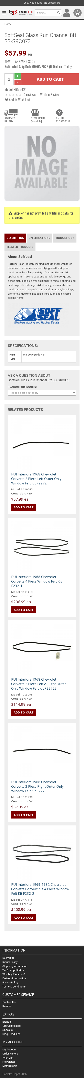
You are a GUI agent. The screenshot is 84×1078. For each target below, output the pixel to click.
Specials (7, 1029)
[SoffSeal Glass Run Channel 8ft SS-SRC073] (41, 163)
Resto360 (8, 957)
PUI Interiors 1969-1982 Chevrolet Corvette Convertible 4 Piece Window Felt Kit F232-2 (40, 889)
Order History (10, 1053)
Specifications (39, 238)
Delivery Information (14, 978)
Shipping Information (14, 966)
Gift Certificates (11, 1025)
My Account (9, 1049)
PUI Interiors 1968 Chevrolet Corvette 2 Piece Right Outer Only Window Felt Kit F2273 (37, 786)
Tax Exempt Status (13, 970)
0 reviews (29, 94)
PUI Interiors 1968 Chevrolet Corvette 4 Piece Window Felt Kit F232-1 (36, 581)
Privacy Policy (10, 982)
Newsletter (8, 1061)
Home (8, 24)
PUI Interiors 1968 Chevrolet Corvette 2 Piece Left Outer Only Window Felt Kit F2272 (36, 478)
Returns (6, 1006)
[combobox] (42, 393)
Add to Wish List (19, 99)
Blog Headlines (11, 1034)
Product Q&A (64, 238)
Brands (6, 1021)
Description (15, 238)
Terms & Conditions (13, 986)
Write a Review (49, 94)
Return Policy (10, 962)
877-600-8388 (34, 2)
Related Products (20, 247)
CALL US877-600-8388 (63, 119)
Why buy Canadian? (13, 974)
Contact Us (53, 2)
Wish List (7, 1057)
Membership (9, 1065)
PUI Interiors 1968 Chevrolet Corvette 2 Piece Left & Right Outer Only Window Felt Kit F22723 (38, 684)
